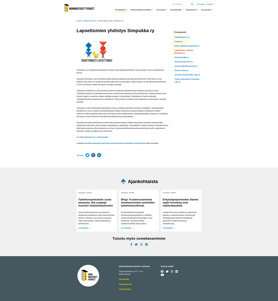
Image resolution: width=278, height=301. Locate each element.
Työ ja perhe (160, 10)
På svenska (201, 4)
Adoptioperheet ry (182, 37)
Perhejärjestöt (120, 10)
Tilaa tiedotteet (125, 289)
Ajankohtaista (191, 10)
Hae (192, 4)
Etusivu (79, 21)
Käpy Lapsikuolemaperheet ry (187, 46)
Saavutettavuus (125, 284)
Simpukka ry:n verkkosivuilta (96, 137)
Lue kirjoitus (83, 228)
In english (209, 4)
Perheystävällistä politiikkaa (141, 10)
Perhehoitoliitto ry (182, 57)
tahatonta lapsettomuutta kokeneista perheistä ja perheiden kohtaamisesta (115, 143)
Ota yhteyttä (206, 10)
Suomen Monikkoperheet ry (186, 66)
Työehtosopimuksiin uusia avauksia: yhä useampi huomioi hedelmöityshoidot (95, 202)
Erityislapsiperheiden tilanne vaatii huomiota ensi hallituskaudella (180, 202)
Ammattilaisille (175, 10)
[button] (127, 10)
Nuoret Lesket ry (181, 70)
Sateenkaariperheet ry (184, 62)
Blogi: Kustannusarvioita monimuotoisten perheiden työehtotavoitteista (138, 202)
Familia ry (178, 41)
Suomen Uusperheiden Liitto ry (187, 75)
